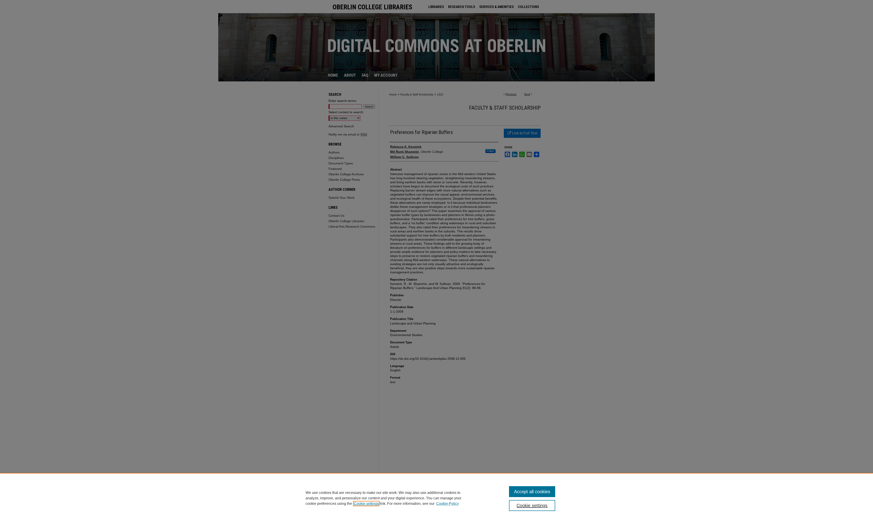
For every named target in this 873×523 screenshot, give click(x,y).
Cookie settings (366, 503)
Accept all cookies (532, 491)
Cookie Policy (447, 503)
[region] (436, 498)
